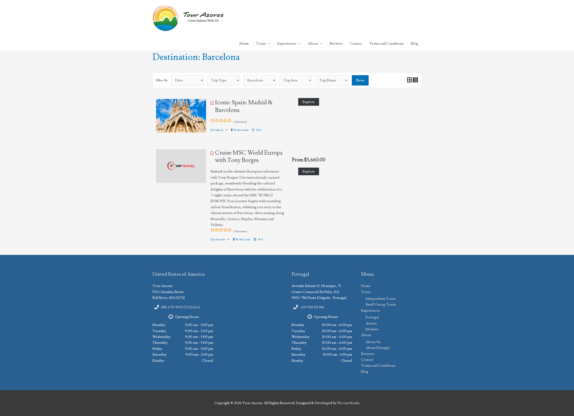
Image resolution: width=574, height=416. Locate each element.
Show (360, 80)
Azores (371, 323)
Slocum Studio (348, 403)
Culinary (219, 130)
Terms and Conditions (386, 43)
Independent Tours (380, 298)
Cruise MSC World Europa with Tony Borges (249, 156)
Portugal (372, 317)
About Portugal (377, 348)
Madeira (371, 329)
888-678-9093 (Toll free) (180, 307)
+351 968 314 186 (312, 307)
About (313, 43)
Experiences (286, 43)
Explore (308, 102)
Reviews (336, 43)
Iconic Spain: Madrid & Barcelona (244, 106)
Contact (356, 43)
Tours (261, 43)
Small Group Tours (380, 304)
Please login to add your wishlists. (212, 104)
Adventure (220, 239)
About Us (373, 342)
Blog (414, 43)
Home (244, 43)
